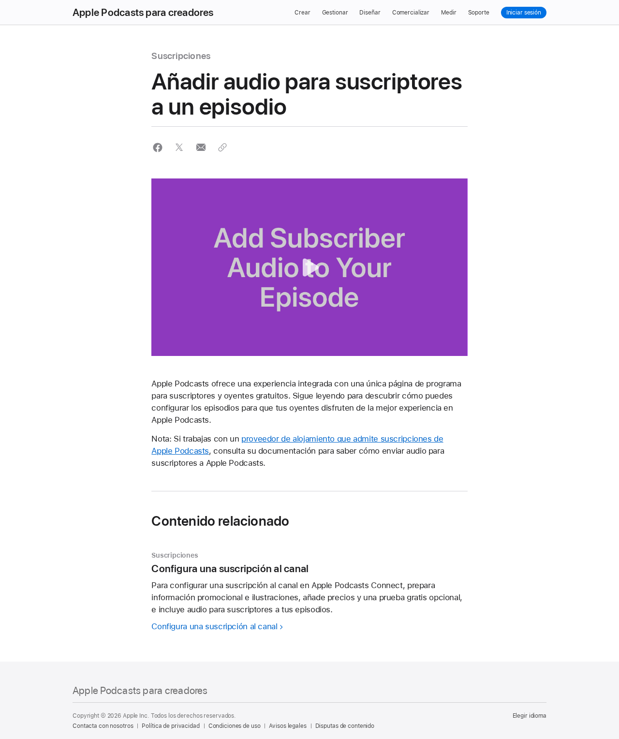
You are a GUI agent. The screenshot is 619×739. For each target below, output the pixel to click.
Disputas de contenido (344, 726)
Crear (302, 12)
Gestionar (335, 12)
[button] (157, 147)
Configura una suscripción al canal (214, 626)
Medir (448, 12)
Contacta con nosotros (103, 726)
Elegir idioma (529, 715)
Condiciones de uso (234, 726)
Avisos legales (287, 726)
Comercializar (410, 12)
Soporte (478, 12)
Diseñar (369, 12)
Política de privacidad (170, 726)
